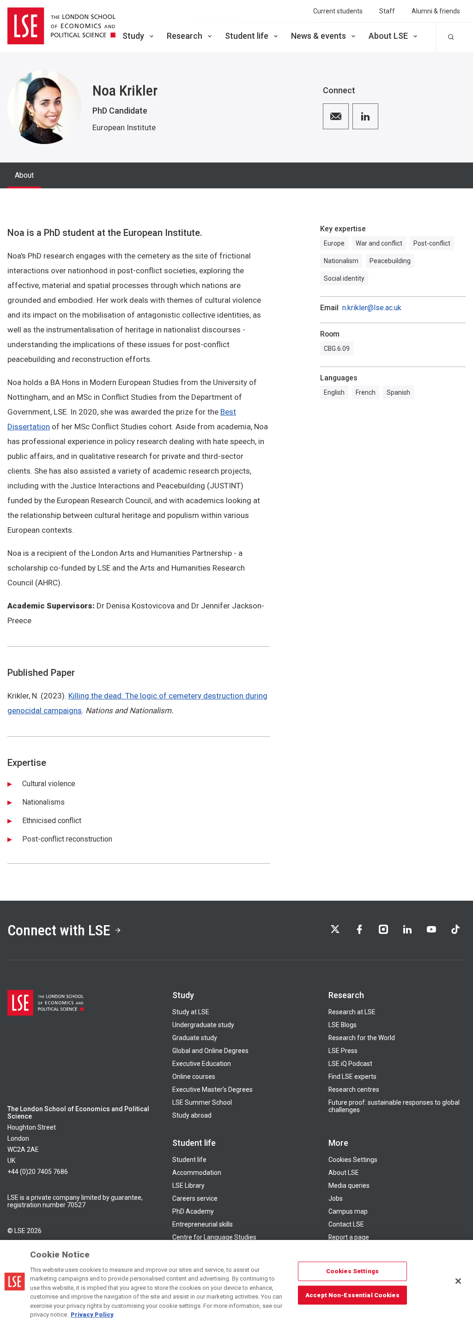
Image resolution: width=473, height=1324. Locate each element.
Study (133, 36)
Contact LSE (346, 1224)
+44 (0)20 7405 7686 (37, 1171)
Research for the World (361, 1037)
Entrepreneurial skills (202, 1224)
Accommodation (196, 1172)
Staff (387, 11)
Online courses (193, 1076)
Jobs (335, 1198)
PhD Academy (193, 1211)
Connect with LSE (58, 930)
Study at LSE (190, 1012)
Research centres (353, 1089)
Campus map (348, 1211)
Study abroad (192, 1115)
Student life (246, 36)
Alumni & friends (436, 11)
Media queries (349, 1185)
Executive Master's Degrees (212, 1089)
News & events (318, 36)
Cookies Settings (352, 1159)
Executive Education (201, 1063)
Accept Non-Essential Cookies (352, 1294)
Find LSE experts (352, 1076)
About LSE (388, 36)
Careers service (195, 1198)
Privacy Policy (92, 1314)
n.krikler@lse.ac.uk (371, 308)
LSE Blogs (342, 1025)
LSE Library (188, 1185)
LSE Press (343, 1050)
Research (184, 36)
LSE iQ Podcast (350, 1063)
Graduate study (194, 1037)
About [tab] (24, 175)
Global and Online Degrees (210, 1050)
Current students (338, 11)
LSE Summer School (202, 1102)
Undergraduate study (203, 1025)
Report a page (348, 1237)
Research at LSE (352, 1012)
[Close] (458, 1281)
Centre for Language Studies (214, 1237)
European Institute (124, 127)
